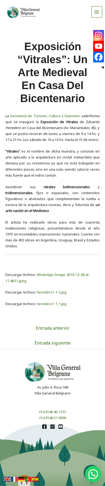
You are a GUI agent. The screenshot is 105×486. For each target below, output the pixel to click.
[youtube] (60, 426)
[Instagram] (98, 35)
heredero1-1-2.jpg (51, 292)
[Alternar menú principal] (97, 12)
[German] (21, 479)
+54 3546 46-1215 (52, 411)
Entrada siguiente (52, 343)
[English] (7, 479)
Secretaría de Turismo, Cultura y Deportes (45, 115)
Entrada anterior (52, 328)
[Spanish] (35, 479)
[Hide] (103, 67)
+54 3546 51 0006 (52, 417)
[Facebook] (98, 57)
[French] (14, 479)
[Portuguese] (28, 479)
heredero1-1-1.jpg (51, 303)
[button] (93, 474)
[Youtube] (98, 46)
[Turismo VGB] (23, 12)
